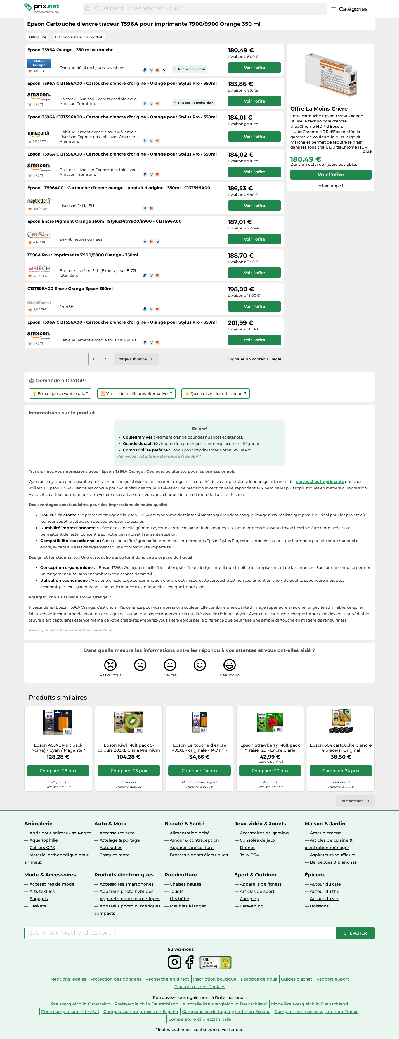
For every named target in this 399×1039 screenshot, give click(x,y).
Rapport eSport (332, 979)
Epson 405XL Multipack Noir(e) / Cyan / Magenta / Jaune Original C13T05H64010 (58, 748)
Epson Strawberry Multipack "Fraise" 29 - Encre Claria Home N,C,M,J (270, 748)
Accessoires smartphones (127, 884)
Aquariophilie (44, 840)
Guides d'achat (296, 979)
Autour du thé (324, 891)
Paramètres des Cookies (199, 986)
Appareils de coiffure (192, 847)
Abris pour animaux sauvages (60, 833)
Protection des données (115, 979)
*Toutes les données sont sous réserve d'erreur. (199, 1029)
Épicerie (315, 875)
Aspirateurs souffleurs (332, 854)
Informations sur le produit (79, 37)
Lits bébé (179, 898)
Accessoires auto (117, 833)
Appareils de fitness (261, 884)
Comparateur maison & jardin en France (317, 1011)
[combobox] (209, 9)
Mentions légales (68, 979)
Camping (249, 898)
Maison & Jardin (325, 823)
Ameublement (325, 833)
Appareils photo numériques (130, 898)
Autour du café (325, 884)
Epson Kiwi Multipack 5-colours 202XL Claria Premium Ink (129, 748)
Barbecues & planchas (333, 862)
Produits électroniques (124, 875)
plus (367, 151)
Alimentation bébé (190, 833)
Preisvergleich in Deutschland (146, 1004)
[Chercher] (87, 9)
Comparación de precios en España (140, 1011)
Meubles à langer (188, 906)
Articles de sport (257, 891)
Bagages (39, 898)
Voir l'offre (331, 174)
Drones (247, 847)
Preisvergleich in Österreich (80, 1004)
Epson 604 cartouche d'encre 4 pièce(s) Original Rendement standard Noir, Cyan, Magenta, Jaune (341, 748)
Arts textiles (42, 891)
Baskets (38, 906)
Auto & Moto (110, 823)
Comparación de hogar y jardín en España (226, 1011)
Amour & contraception (194, 840)
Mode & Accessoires (50, 875)
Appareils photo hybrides (126, 891)
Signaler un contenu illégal (254, 359)
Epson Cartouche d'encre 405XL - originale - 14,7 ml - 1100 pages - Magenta (199, 748)
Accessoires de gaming (264, 833)
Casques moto (115, 854)
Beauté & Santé (184, 823)
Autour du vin (324, 898)
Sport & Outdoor (256, 875)
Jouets (176, 891)
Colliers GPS (42, 847)
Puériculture (180, 875)
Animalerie (38, 823)
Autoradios (111, 847)
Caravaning (251, 906)
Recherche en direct (167, 979)
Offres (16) (37, 37)
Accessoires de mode (52, 884)
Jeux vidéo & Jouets (260, 823)
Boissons (319, 906)
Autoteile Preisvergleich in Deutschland (225, 1004)
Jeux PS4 (249, 854)
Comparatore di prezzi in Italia (199, 1019)
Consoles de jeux (257, 840)
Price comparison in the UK (70, 1011)
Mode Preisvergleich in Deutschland (309, 1004)
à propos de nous (258, 979)
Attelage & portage (120, 840)
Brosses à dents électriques (199, 854)
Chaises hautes (185, 884)
